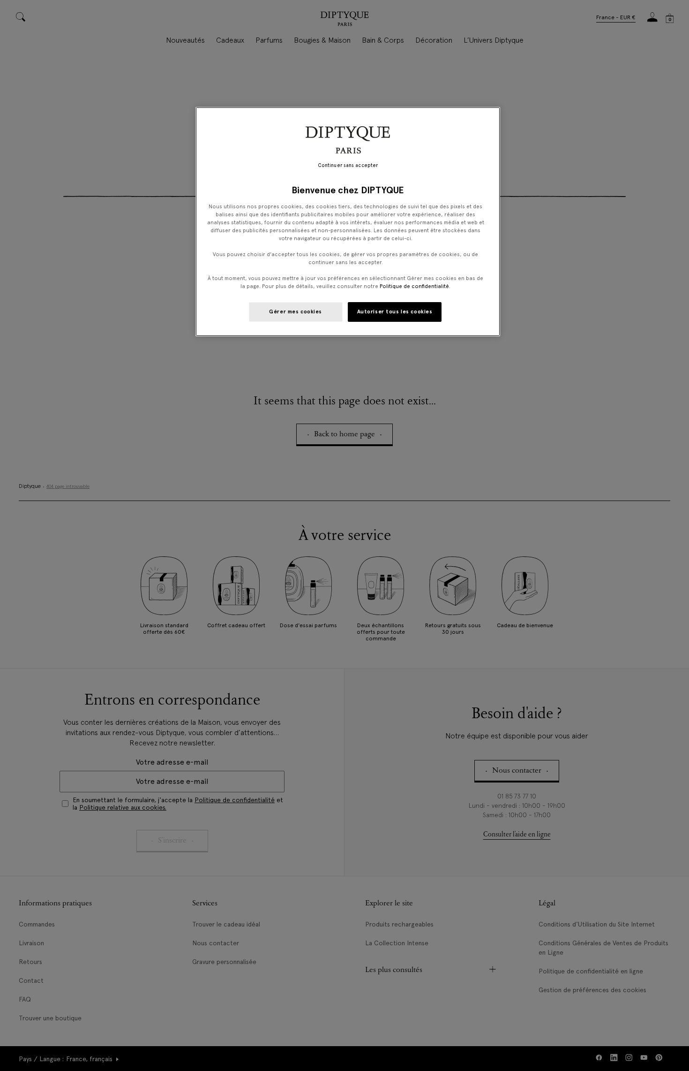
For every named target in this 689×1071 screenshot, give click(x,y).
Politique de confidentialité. (415, 286)
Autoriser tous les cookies (395, 311)
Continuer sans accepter (348, 165)
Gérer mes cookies (295, 311)
